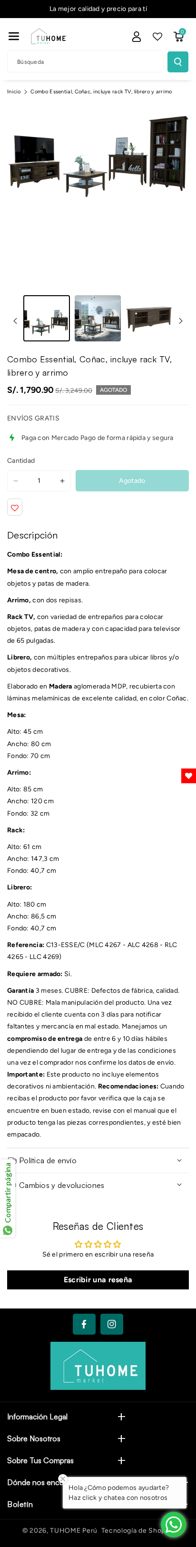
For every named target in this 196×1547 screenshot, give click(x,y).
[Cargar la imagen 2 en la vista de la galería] (98, 318)
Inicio (14, 92)
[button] (13, 36)
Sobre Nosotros (33, 1438)
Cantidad (21, 461)
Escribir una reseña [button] (98, 1279)
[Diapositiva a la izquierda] (15, 321)
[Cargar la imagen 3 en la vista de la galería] (149, 318)
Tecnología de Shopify (137, 1531)
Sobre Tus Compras (40, 1460)
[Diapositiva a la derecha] (181, 321)
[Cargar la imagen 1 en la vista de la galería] (46, 318)
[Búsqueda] (177, 61)
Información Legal (37, 1416)
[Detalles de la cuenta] (136, 36)
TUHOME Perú (74, 1531)
